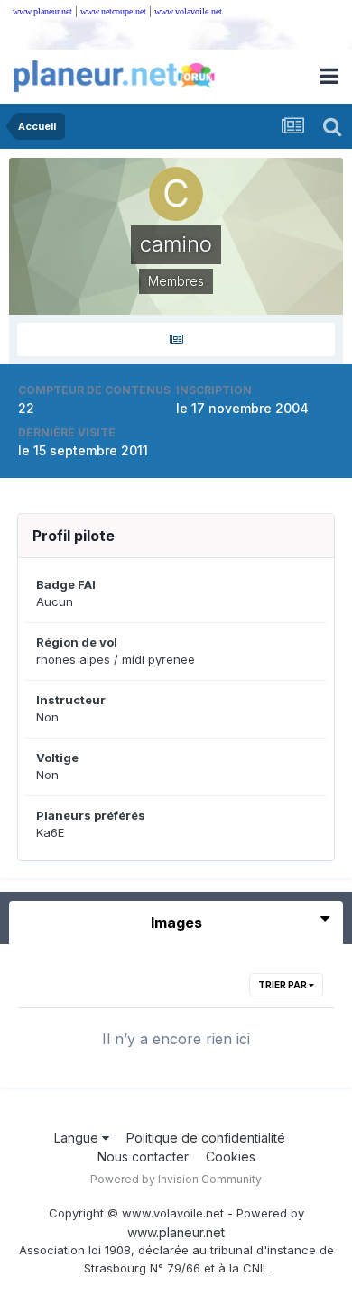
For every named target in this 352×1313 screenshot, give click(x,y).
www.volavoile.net (188, 11)
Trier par (283, 984)
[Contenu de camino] (176, 339)
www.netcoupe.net (113, 11)
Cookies (230, 1156)
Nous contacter (143, 1156)
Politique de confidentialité (205, 1137)
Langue (78, 1137)
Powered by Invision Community (176, 1179)
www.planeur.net (42, 11)
